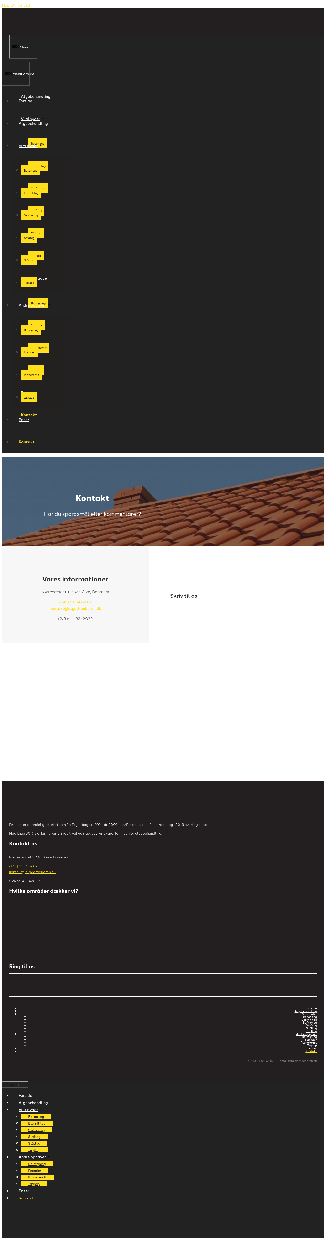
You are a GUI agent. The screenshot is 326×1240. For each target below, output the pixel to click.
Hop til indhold (16, 5)
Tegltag (29, 282)
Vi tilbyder (28, 145)
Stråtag (29, 237)
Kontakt (27, 442)
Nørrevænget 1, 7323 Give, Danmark (43, 678)
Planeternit (39, 347)
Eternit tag (31, 193)
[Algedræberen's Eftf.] (40, 58)
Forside (25, 100)
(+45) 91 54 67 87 (75, 602)
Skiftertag (31, 215)
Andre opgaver (34, 278)
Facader (29, 352)
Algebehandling (33, 123)
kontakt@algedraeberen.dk (75, 608)
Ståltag (29, 260)
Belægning (31, 330)
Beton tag (30, 170)
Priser (24, 419)
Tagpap (29, 397)
